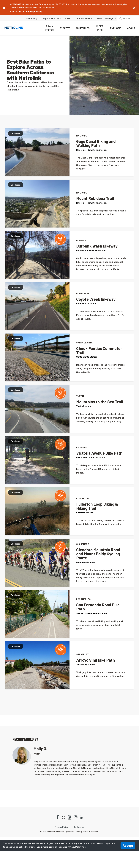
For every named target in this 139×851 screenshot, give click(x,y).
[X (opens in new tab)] (64, 817)
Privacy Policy (61, 827)
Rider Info (99, 28)
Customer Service (83, 18)
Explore (115, 28)
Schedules (82, 28)
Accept (128, 845)
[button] (134, 7)
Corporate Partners (51, 18)
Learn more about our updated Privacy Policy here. (62, 846)
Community (31, 18)
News (67, 18)
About (131, 28)
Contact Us (78, 827)
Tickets (65, 28)
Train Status (49, 28)
